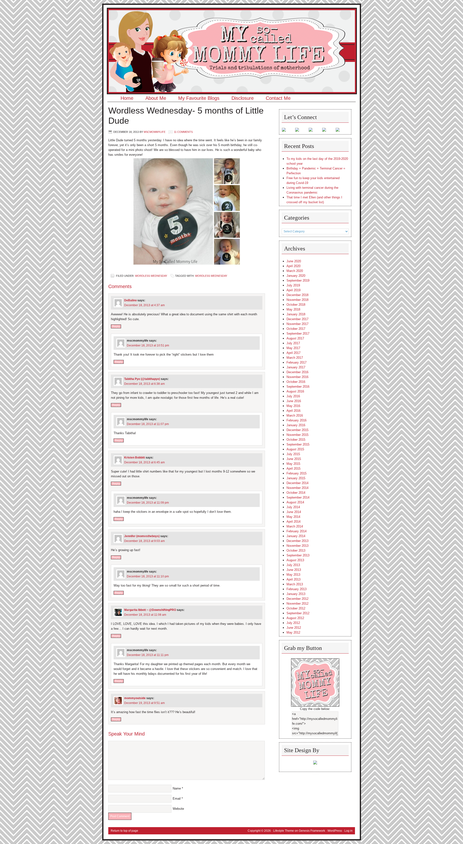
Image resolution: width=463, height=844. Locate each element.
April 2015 (293, 468)
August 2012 (295, 618)
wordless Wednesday (211, 275)
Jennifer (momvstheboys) (142, 536)
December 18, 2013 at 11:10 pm (148, 576)
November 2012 (297, 603)
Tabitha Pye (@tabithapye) (142, 379)
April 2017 (293, 353)
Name (177, 788)
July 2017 (293, 343)
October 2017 (295, 329)
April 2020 (293, 266)
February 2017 (296, 362)
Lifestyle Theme (283, 830)
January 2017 (295, 367)
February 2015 (296, 473)
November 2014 (297, 488)
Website (178, 808)
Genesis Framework (312, 830)
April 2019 (293, 290)
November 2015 (297, 435)
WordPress (334, 830)
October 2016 (295, 382)
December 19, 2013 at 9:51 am (144, 703)
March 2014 (294, 526)
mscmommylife (154, 131)
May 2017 (293, 348)
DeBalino (130, 300)
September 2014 (297, 497)
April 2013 (293, 579)
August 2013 (295, 560)
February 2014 (296, 531)
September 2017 (297, 333)
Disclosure (243, 98)
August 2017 (295, 338)
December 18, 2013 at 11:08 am (145, 614)
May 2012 (293, 632)
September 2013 (297, 555)
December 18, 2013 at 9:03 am (144, 541)
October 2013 (295, 550)
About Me (155, 98)
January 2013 (295, 594)
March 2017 (294, 357)
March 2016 (294, 415)
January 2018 (295, 314)
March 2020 (294, 271)
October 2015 (295, 439)
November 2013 (297, 545)
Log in (348, 830)
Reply (116, 326)
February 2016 (296, 420)
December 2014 (297, 483)
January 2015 (295, 478)
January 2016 (295, 425)
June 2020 (293, 261)
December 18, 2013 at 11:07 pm (148, 424)
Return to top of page (124, 830)
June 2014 (293, 512)
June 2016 (293, 401)
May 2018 (293, 309)
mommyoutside (135, 698)
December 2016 (297, 372)
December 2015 (297, 430)
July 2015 (293, 454)
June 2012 (293, 627)
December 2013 (297, 541)
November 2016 (297, 377)
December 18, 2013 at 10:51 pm (148, 345)
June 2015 (293, 459)
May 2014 (293, 517)
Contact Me (278, 98)
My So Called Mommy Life (231, 23)
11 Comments (183, 131)
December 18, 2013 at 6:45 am (144, 462)
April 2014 (293, 521)
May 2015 (293, 464)
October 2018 (295, 304)
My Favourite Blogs (198, 98)
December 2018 (297, 295)
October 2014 (295, 492)
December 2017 (297, 319)
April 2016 (293, 410)
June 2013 (293, 570)
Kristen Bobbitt (134, 457)
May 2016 (293, 406)
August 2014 (295, 502)
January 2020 (295, 275)
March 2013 (294, 584)
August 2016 (295, 391)
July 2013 (293, 565)
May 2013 (293, 574)
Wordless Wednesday (151, 275)
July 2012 (293, 623)
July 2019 (293, 285)
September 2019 (297, 280)
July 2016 (293, 396)
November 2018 (297, 300)
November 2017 (297, 324)
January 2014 (295, 536)
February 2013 (296, 589)
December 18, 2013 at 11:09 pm (148, 502)
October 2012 (295, 608)
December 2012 (297, 599)
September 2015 (297, 444)
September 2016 (297, 386)
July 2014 (293, 507)
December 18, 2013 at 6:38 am (144, 383)
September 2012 (297, 613)
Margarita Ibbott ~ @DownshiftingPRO (150, 610)
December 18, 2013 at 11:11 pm (148, 655)
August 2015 (295, 449)
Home (127, 98)
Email (177, 798)
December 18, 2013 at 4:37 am (144, 305)
